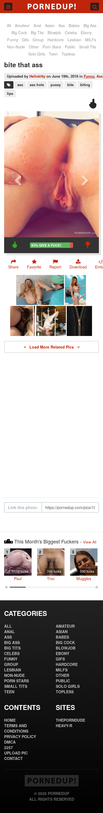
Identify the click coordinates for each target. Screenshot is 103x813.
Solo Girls (36, 54)
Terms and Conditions (16, 728)
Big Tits (37, 32)
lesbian (74, 39)
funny (12, 39)
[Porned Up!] (51, 7)
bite (70, 84)
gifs (25, 39)
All (9, 25)
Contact (13, 758)
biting (85, 84)
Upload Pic (16, 753)
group (38, 39)
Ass (99, 76)
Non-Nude (16, 46)
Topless (68, 54)
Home (10, 720)
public (70, 46)
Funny (89, 76)
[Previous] (18, 182)
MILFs (90, 39)
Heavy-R (64, 725)
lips (10, 93)
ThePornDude (70, 720)
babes (74, 25)
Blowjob (54, 32)
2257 (8, 747)
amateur (22, 25)
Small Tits (87, 46)
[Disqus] (51, 425)
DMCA (10, 742)
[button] (55, 264)
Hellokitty (37, 76)
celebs (71, 32)
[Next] (85, 182)
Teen (53, 54)
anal (37, 25)
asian (50, 25)
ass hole (37, 84)
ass (62, 25)
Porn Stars (52, 46)
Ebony (86, 32)
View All (89, 542)
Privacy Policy (20, 736)
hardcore (56, 39)
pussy (56, 84)
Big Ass (89, 25)
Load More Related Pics (52, 347)
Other (34, 46)
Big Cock (19, 32)
